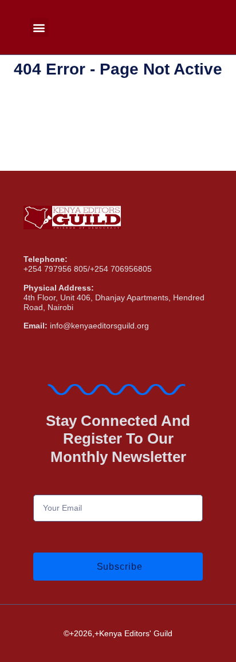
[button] (39, 27)
